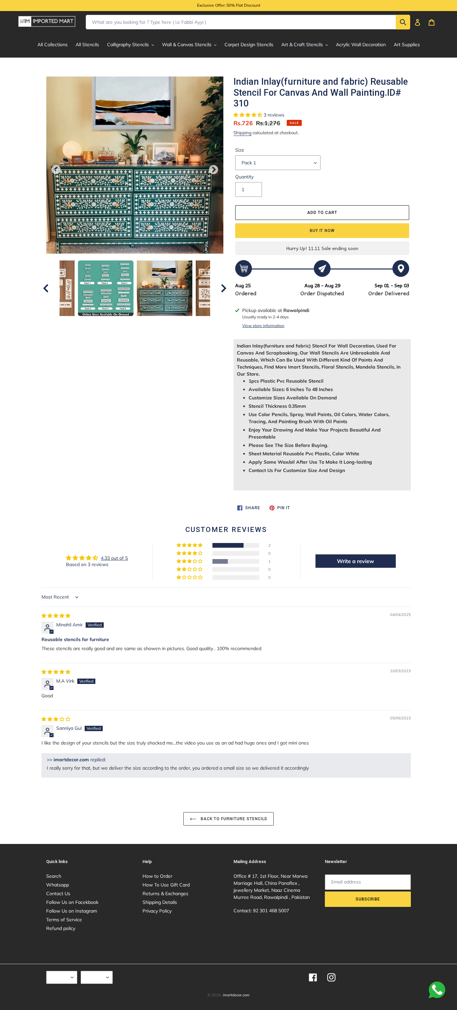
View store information (263, 325)
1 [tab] (89, 341)
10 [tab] (180, 341)
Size (239, 150)
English (60, 977)
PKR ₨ (95, 977)
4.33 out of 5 (114, 558)
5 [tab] (129, 341)
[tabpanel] (164, 288)
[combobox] (248, 22)
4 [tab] (119, 341)
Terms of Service (64, 920)
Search (53, 876)
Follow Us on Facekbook (72, 902)
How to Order (157, 876)
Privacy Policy (157, 911)
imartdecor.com (236, 995)
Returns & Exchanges (165, 893)
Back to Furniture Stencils (234, 819)
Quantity (244, 177)
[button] (249, 115)
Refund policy (60, 928)
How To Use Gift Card (166, 885)
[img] (55, 616)
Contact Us (58, 893)
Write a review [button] (355, 561)
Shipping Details (160, 902)
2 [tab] (99, 341)
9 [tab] (170, 341)
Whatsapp (57, 885)
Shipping (243, 132)
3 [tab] (109, 341)
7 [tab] (150, 341)
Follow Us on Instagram (71, 911)
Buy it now (322, 230)
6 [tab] (139, 341)
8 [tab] (160, 341)
